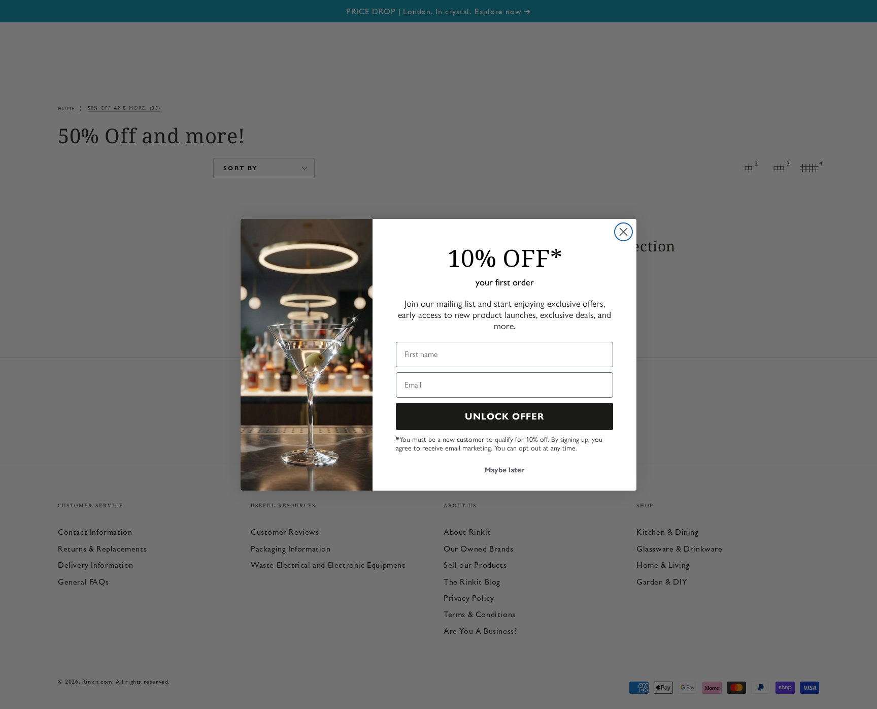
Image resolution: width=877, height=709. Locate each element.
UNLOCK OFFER (505, 416)
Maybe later (504, 470)
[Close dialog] (623, 232)
